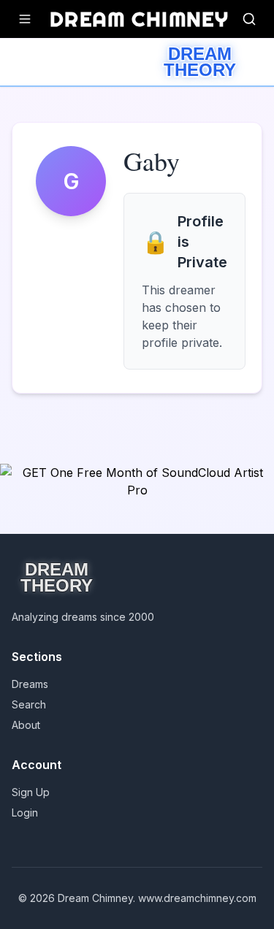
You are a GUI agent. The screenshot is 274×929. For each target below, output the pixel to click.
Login (25, 812)
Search (29, 704)
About (26, 725)
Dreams (30, 684)
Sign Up (31, 792)
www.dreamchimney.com (197, 898)
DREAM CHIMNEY (139, 18)
